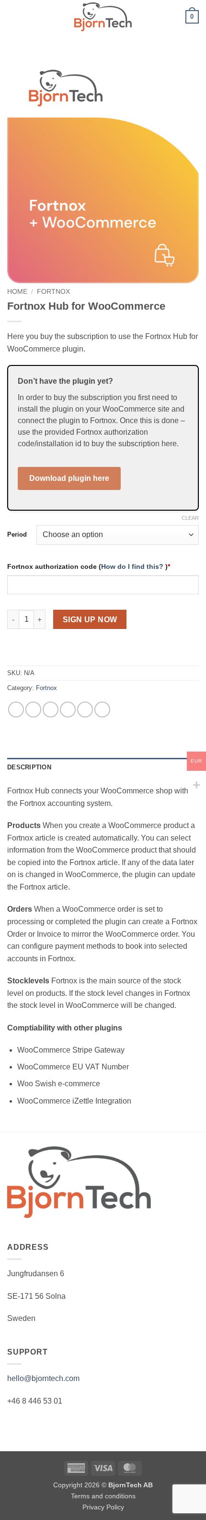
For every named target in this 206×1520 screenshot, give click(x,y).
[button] (13, 16)
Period (17, 534)
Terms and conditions (103, 1496)
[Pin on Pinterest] (85, 709)
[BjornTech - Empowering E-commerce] (103, 16)
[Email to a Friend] (68, 709)
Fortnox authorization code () (88, 566)
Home (17, 291)
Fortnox (53, 291)
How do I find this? (133, 566)
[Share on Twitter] (50, 709)
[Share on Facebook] (33, 709)
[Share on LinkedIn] (102, 709)
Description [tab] (29, 767)
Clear (190, 518)
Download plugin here (69, 478)
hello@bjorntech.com (43, 1378)
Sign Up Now (90, 620)
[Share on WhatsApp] (16, 709)
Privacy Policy (103, 1507)
